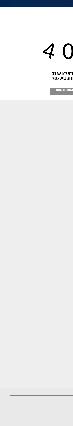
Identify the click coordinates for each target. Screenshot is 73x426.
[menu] (68, 7)
